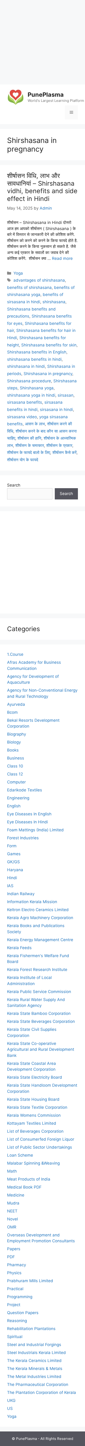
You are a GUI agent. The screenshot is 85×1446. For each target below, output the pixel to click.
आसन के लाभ (35, 424)
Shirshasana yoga (37, 388)
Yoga (18, 273)
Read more (62, 258)
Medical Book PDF (24, 1187)
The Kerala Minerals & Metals (34, 1368)
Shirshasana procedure (29, 381)
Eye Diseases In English (29, 814)
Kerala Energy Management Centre (40, 939)
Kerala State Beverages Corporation (41, 1021)
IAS (10, 885)
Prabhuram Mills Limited (30, 1280)
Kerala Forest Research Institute (37, 969)
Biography (16, 734)
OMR (11, 1227)
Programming (19, 1296)
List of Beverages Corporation (35, 1131)
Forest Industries (23, 838)
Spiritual (14, 1336)
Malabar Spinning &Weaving (33, 1163)
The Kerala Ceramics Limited (34, 1360)
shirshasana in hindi (26, 366)
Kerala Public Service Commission (39, 991)
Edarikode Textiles (24, 790)
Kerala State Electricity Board (34, 1077)
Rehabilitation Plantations (31, 1328)
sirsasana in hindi (56, 409)
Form (12, 846)
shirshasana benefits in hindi (34, 359)
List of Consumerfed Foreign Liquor (40, 1139)
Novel (12, 1219)
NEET (12, 1211)
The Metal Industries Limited (34, 1376)
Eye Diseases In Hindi (27, 822)
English (14, 806)
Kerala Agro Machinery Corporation (40, 917)
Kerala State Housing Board (33, 1099)
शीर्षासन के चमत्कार (29, 445)
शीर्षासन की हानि (29, 438)
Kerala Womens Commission (34, 1115)
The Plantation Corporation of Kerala (41, 1392)
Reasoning (17, 1320)
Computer (16, 782)
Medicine (15, 1195)
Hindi (12, 877)
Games (14, 853)
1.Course (15, 654)
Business (15, 758)
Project (13, 1304)
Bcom (12, 712)
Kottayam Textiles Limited (31, 1123)
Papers (13, 1249)
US (10, 1408)
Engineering (18, 798)
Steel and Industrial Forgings (34, 1344)
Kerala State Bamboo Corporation (39, 1013)
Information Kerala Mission (32, 901)
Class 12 (15, 774)
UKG (11, 1400)
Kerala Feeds (19, 947)
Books (13, 750)
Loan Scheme (20, 1155)
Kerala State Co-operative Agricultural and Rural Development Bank (40, 1049)
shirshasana (53, 301)
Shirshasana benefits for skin (48, 345)
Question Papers (22, 1312)
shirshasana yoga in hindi (31, 395)
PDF (11, 1256)
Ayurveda (16, 704)
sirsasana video (22, 416)
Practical (15, 1288)
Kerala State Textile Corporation (37, 1107)
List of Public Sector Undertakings (39, 1147)
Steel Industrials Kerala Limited (36, 1352)
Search (13, 485)
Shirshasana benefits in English (36, 352)
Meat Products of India (28, 1179)
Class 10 (15, 766)
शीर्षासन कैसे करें (64, 452)
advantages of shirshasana (39, 280)
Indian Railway (20, 893)
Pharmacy (16, 1264)
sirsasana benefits (24, 402)
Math (12, 1171)
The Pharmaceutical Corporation (37, 1384)
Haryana (15, 869)
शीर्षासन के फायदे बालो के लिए (28, 452)
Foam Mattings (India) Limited (35, 830)
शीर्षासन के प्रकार (59, 445)
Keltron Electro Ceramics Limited (38, 909)
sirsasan (65, 395)
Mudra (13, 1203)
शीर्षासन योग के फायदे (22, 459)
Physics (14, 1272)
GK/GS (13, 861)
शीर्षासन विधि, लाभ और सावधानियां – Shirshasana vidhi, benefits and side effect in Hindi (42, 187)
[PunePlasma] (15, 97)
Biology (14, 742)
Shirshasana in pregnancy (48, 373)
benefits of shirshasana (29, 287)
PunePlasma (46, 94)
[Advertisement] (42, 42)
